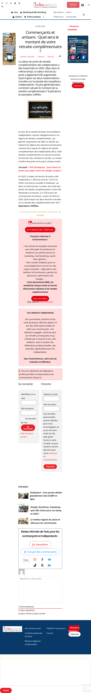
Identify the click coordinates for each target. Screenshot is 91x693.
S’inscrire (50, 466)
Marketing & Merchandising (34, 12)
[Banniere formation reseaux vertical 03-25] (78, 62)
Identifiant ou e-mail (29, 396)
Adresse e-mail (51, 394)
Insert (6, 690)
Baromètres (59, 12)
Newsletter (42, 544)
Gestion (18, 17)
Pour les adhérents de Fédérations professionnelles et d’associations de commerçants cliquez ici (36, 374)
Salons (68, 12)
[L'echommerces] (12, 631)
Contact (50, 633)
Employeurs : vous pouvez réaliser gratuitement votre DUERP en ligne (46, 495)
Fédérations (59, 17)
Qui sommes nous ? (33, 628)
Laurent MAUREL (27, 57)
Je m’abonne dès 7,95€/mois (40, 229)
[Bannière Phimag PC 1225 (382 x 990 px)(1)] (9, 64)
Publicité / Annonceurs (56, 628)
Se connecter (47, 302)
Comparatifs (71, 17)
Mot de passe (29, 408)
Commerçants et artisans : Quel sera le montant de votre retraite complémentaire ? (40, 42)
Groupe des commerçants (42, 551)
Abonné (50, 56)
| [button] (43, 17)
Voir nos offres (40, 298)
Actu (16, 12)
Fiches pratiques (34, 17)
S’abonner (78, 85)
